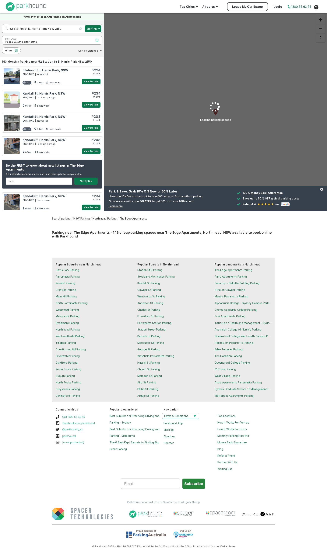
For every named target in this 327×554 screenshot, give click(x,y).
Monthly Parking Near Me (233, 435)
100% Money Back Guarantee (263, 192)
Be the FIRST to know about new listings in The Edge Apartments (45, 167)
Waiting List (224, 468)
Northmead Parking (68, 329)
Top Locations (226, 415)
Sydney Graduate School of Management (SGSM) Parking (251, 389)
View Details (91, 81)
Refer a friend (226, 455)
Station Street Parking (151, 329)
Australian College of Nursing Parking (238, 329)
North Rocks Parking (68, 382)
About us (169, 436)
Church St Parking (148, 369)
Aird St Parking (146, 382)
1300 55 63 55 (301, 7)
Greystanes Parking (68, 389)
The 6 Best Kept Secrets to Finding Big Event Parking (134, 446)
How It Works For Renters (233, 422)
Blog (220, 449)
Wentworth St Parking (151, 296)
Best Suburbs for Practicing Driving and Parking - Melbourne (135, 432)
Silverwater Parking (68, 356)
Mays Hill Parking (66, 296)
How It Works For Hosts (232, 429)
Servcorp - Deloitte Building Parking (237, 283)
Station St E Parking (150, 270)
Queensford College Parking (232, 362)
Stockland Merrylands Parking (156, 276)
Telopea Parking (66, 342)
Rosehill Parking (65, 283)
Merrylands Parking (67, 316)
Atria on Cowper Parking (230, 289)
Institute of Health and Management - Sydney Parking (248, 322)
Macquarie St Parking (150, 342)
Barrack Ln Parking (148, 336)
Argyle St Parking (148, 395)
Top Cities (187, 7)
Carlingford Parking (68, 395)
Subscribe (193, 483)
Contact (169, 443)
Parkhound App (173, 423)
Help (316, 7)
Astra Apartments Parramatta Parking (238, 382)
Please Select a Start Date (21, 41)
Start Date (10, 38)
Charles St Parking (148, 309)
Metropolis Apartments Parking (234, 395)
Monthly (91, 28)
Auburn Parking (65, 375)
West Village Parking (227, 375)
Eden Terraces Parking (229, 349)
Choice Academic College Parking (236, 309)
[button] (90, 50)
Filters (8, 50)
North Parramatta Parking (72, 303)
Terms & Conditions (176, 415)
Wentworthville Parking (70, 336)
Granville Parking (66, 289)
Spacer (215, 546)
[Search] (5, 28)
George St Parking (148, 349)
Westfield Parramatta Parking (155, 356)
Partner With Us (227, 462)
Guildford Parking (67, 362)
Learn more (116, 206)
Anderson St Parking (150, 303)
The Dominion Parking (228, 356)
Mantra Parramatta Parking (231, 296)
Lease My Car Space (247, 7)
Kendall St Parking (148, 283)
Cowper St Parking (149, 289)
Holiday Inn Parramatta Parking (234, 342)
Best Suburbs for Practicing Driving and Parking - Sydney (135, 419)
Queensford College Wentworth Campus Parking (245, 336)
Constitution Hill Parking (71, 349)
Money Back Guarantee (232, 442)
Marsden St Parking (149, 375)
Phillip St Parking (147, 389)
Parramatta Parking (68, 276)
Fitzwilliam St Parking (150, 316)
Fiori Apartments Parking (230, 316)
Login (278, 7)
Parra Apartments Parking (231, 276)
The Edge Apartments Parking (233, 270)
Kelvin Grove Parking (68, 369)
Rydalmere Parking (67, 322)
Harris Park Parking (67, 270)
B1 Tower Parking (225, 369)
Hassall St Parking (148, 362)
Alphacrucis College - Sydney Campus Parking (243, 303)
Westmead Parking (67, 309)
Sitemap (169, 429)
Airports (208, 7)
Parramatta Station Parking (154, 322)
